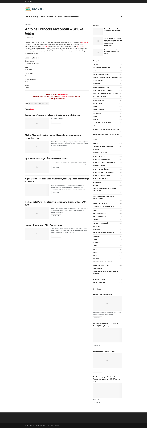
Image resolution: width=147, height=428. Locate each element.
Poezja (95, 210)
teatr (47, 103)
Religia (95, 239)
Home (26, 24)
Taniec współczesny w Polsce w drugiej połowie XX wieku (52, 114)
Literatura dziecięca (32, 17)
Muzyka (95, 185)
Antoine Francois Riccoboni (36, 103)
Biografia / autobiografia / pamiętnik (105, 77)
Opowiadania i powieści (100, 203)
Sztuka (95, 252)
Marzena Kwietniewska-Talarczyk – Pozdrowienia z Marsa (112, 51)
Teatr (30, 24)
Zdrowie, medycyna (99, 282)
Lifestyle (50, 17)
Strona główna (28, 1)
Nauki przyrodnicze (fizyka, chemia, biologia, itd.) (105, 190)
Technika (96, 259)
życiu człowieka (81, 46)
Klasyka (95, 140)
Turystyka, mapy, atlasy (101, 265)
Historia (95, 106)
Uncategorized (98, 268)
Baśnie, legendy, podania (101, 74)
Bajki (43, 17)
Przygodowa (97, 229)
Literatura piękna (99, 166)
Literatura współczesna (101, 175)
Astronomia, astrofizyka (101, 67)
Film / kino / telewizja (100, 97)
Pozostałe (96, 226)
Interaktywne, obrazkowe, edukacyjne (106, 129)
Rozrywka (96, 242)
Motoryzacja (97, 182)
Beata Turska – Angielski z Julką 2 (104, 351)
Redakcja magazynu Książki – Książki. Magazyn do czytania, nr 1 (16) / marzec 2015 (106, 379)
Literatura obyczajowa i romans (104, 163)
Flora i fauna (97, 103)
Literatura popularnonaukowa (103, 172)
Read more (56, 122)
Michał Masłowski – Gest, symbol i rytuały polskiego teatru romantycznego (53, 136)
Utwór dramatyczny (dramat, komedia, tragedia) (106, 273)
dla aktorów (84, 42)
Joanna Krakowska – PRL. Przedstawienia (44, 225)
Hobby (95, 116)
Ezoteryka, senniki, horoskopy (103, 90)
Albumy (95, 64)
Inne (94, 126)
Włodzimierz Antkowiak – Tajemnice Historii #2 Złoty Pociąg (105, 325)
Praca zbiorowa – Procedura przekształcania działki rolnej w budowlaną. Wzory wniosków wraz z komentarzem (113, 41)
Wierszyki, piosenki (99, 279)
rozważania (45, 46)
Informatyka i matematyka (102, 123)
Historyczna (97, 113)
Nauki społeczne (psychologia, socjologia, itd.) (103, 197)
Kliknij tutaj (64, 96)
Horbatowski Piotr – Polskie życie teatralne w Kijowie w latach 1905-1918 (56, 203)
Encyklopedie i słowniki (101, 87)
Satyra (95, 246)
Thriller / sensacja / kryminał (103, 262)
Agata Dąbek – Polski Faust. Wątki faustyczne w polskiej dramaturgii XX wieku (57, 180)
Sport (95, 249)
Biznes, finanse (98, 80)
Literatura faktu (99, 156)
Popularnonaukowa (99, 213)
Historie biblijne (98, 110)
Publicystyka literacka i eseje (103, 233)
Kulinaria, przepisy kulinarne (103, 146)
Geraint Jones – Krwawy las (102, 294)
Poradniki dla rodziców (71, 17)
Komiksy (95, 143)
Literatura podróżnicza (101, 169)
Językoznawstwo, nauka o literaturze (106, 134)
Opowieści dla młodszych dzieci (103, 207)
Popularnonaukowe (99, 216)
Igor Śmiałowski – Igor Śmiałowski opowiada (46, 158)
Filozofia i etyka (98, 100)
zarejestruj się (62, 94)
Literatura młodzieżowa (101, 159)
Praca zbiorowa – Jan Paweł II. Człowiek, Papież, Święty (112, 30)
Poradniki (58, 17)
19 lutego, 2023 (29, 37)
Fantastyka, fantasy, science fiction (105, 93)
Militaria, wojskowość (100, 179)
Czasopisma (97, 84)
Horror (95, 119)
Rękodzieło (96, 236)
